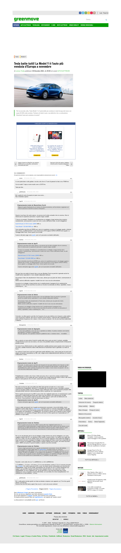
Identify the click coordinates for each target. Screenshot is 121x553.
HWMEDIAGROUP (93, 513)
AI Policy (45, 536)
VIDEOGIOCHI (40, 513)
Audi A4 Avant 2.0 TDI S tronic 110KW (26, 223)
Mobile (66, 519)
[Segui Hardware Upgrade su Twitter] (83, 13)
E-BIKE (53, 25)
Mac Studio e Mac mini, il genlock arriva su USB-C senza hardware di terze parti (96, 473)
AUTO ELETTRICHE (26, 25)
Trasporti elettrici (98, 402)
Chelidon (21, 383)
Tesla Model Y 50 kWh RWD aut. (25, 226)
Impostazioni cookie (101, 536)
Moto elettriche (89, 398)
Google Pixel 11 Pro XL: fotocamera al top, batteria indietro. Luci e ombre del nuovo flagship (95, 452)
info (56, 175)
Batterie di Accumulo (85, 414)
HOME (24, 513)
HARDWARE (31, 513)
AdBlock (59, 536)
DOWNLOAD (57, 513)
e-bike (80, 398)
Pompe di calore (94, 410)
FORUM (85, 513)
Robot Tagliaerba (99, 421)
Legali (22, 536)
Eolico (90, 421)
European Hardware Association (59, 531)
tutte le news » (92, 496)
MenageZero (22, 325)
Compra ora (37, 155)
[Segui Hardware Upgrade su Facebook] (80, 13)
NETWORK (16, 25)
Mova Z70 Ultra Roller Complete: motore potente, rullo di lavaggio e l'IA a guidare (96, 437)
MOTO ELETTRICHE (62, 25)
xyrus (20, 178)
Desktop (56, 519)
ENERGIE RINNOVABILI (87, 25)
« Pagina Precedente (31, 489)
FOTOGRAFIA (71, 513)
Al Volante (20, 466)
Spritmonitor (37, 408)
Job (93, 536)
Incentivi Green (97, 418)
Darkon (21, 239)
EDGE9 (64, 513)
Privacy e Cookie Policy (33, 536)
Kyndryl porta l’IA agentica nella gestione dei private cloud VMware (96, 481)
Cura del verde (83, 425)
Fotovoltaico (82, 421)
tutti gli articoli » (92, 460)
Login (100, 13)
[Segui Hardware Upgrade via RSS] (88, 13)
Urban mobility (83, 406)
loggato (30, 495)
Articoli (81, 431)
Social (89, 536)
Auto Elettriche (63, 71)
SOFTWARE (49, 513)
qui (37, 500)
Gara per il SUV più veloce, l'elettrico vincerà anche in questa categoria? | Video (59, 164)
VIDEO (79, 513)
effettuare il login (22, 492)
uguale (34, 235)
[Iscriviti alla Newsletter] (86, 13)
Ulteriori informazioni (96, 524)
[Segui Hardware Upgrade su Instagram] (94, 13)
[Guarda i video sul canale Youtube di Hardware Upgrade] (91, 13)
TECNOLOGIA (36, 25)
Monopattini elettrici (84, 418)
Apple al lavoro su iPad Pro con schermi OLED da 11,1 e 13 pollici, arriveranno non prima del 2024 (28, 164)
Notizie (80, 468)
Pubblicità (52, 536)
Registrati (105, 13)
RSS (84, 536)
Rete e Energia (83, 410)
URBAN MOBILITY (74, 25)
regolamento (39, 497)
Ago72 (21, 201)
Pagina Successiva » (55, 489)
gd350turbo (22, 192)
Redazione (66, 536)
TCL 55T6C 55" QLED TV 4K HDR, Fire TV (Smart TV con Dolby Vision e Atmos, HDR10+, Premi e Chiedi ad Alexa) (55, 148)
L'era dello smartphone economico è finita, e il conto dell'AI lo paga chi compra (95, 488)
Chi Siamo (16, 536)
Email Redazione (76, 536)
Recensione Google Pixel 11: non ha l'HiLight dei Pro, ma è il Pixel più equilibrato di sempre (96, 444)
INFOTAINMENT (45, 25)
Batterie (92, 406)
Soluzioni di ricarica (85, 402)
